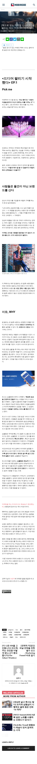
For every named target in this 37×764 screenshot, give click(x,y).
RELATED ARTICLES (13, 692)
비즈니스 (5, 637)
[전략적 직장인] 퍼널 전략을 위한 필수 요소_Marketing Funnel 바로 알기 (27, 650)
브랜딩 (10, 634)
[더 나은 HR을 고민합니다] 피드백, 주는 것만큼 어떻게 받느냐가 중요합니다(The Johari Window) (10, 652)
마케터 (4, 632)
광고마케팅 (27, 630)
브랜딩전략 (26, 634)
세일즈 (11, 637)
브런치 (12, 578)
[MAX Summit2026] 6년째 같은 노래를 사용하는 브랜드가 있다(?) (24, 717)
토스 (16, 637)
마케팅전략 (17, 632)
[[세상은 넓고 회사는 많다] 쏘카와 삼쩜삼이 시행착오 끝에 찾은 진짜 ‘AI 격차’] (7, 704)
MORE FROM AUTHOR (14, 696)
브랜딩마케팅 (17, 634)
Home (3, 9)
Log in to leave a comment (18, 748)
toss (17, 630)
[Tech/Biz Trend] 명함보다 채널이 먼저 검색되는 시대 (24, 727)
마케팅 (10, 632)
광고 (21, 630)
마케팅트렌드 (25, 632)
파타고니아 (23, 637)
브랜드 (4, 634)
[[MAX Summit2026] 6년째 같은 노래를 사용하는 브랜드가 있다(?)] (7, 716)
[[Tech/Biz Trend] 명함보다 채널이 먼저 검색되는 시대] (7, 727)
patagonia (10, 630)
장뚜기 (5, 31)
